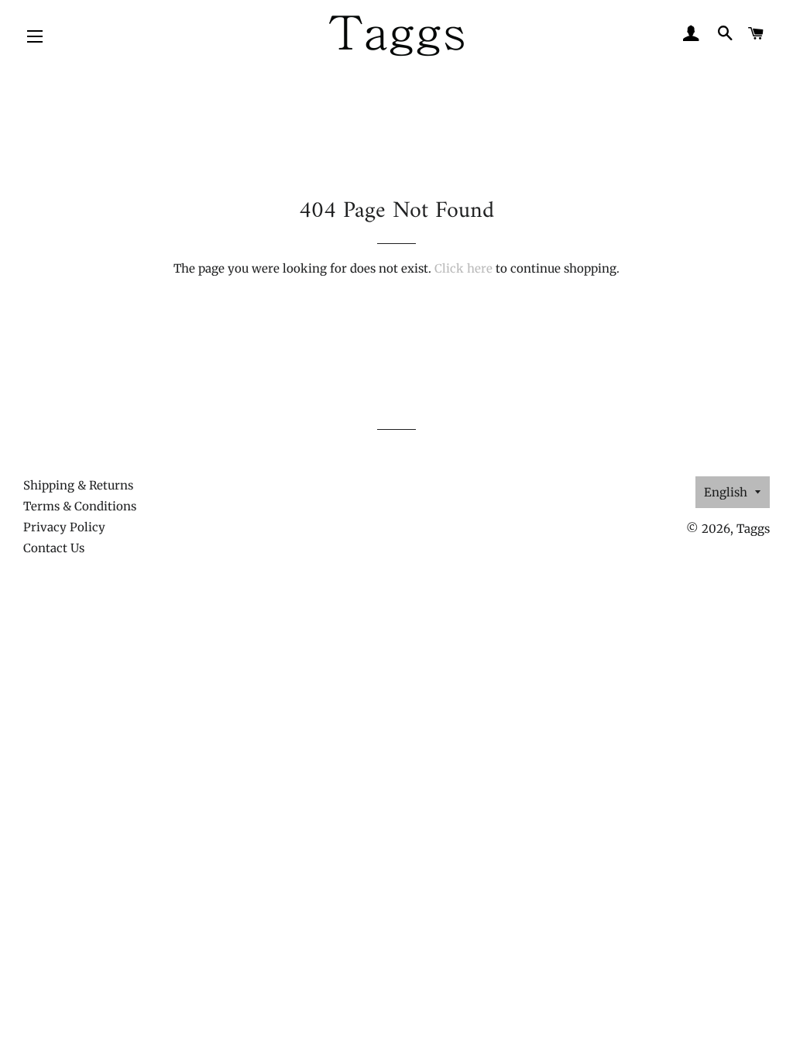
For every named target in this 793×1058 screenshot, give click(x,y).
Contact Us (53, 548)
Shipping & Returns (78, 485)
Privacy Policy (64, 527)
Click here (463, 268)
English (725, 492)
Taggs (753, 528)
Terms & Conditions (79, 506)
